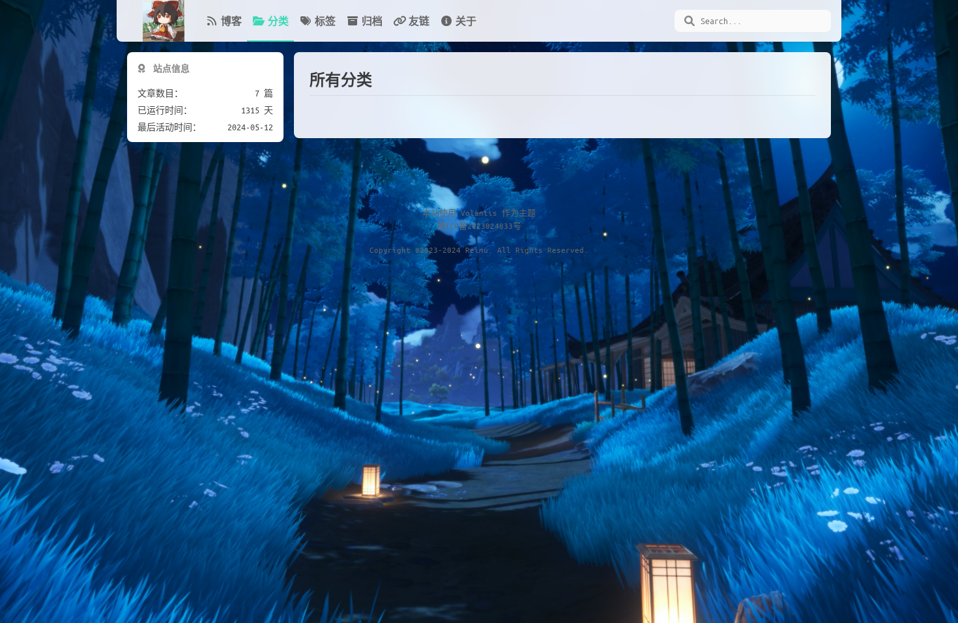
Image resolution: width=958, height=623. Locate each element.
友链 (419, 21)
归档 (372, 21)
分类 (278, 21)
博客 (231, 21)
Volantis (479, 212)
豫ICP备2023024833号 (479, 225)
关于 (466, 21)
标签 (325, 21)
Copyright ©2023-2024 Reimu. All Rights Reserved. (479, 249)
